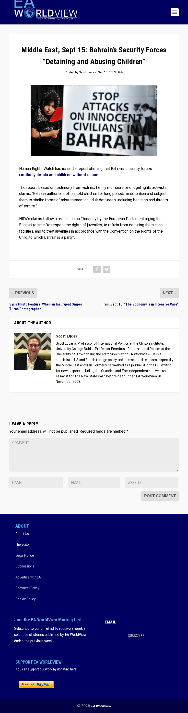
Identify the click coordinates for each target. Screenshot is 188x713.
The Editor (22, 544)
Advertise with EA (28, 577)
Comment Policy (27, 588)
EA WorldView (101, 706)
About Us (22, 534)
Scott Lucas (87, 72)
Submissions (24, 566)
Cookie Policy (25, 599)
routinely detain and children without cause (58, 175)
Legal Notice (24, 555)
